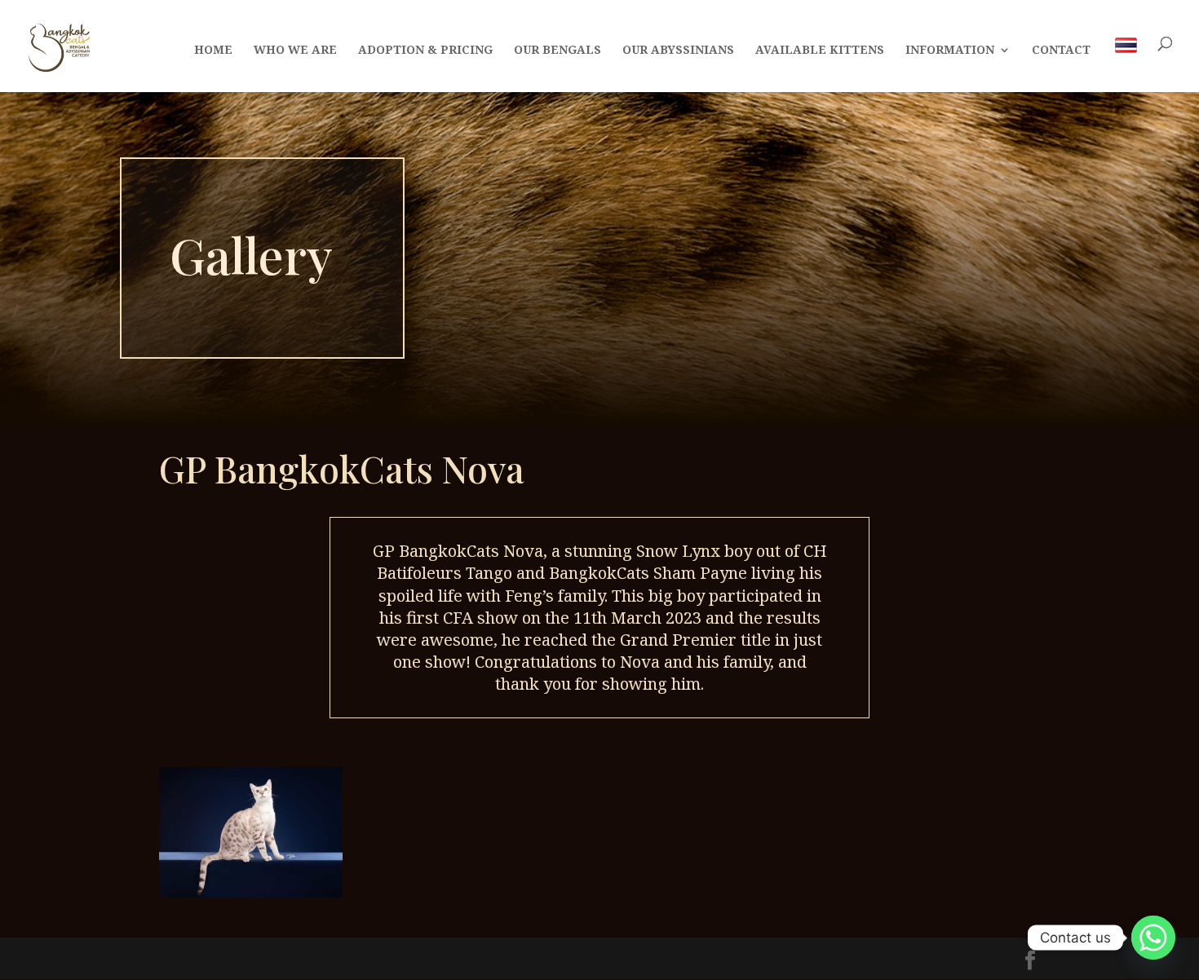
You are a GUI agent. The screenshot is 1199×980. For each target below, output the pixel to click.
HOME (213, 50)
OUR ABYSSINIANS (678, 50)
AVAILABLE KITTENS (819, 50)
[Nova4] (251, 893)
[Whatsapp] (1153, 938)
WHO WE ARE (295, 50)
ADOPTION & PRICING (425, 50)
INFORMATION (949, 50)
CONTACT (1061, 50)
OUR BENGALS (557, 50)
